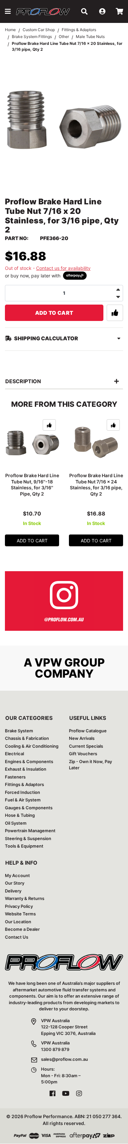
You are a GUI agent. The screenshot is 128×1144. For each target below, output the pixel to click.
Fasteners (15, 776)
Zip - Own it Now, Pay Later (90, 765)
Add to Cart (54, 312)
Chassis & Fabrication (27, 738)
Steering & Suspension (28, 838)
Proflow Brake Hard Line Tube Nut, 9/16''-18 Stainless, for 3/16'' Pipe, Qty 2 (32, 485)
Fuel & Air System (23, 799)
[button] (8, 11)
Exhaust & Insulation (25, 769)
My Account (17, 875)
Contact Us (16, 937)
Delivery (13, 890)
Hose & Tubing (20, 815)
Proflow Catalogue (88, 730)
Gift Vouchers (83, 753)
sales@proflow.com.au (64, 1059)
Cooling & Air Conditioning (31, 746)
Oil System (16, 823)
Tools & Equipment (24, 846)
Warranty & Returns (24, 898)
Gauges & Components (29, 807)
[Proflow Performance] (43, 11)
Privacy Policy (19, 906)
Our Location (18, 921)
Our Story (14, 883)
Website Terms (20, 913)
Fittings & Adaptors (24, 784)
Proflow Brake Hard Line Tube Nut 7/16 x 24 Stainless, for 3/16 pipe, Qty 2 (96, 485)
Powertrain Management (30, 830)
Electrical (14, 753)
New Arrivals (82, 738)
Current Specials (86, 746)
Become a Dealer (22, 929)
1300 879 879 (55, 1049)
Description (23, 381)
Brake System (19, 730)
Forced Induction (22, 792)
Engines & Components (29, 761)
